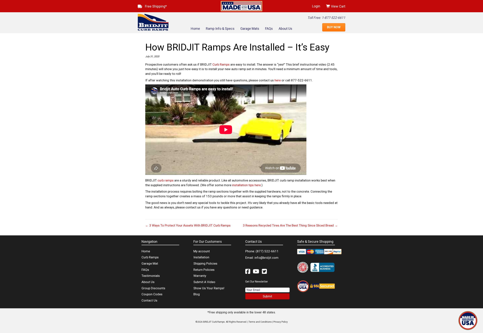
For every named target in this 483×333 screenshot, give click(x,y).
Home (195, 29)
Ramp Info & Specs (220, 29)
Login (316, 6)
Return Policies (204, 270)
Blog (196, 294)
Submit (267, 296)
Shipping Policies (205, 263)
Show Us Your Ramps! (208, 288)
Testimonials (151, 276)
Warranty (199, 276)
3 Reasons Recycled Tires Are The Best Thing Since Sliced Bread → (290, 225)
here (278, 80)
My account (201, 251)
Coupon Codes (152, 294)
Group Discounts (153, 288)
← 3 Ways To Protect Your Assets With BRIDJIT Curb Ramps (188, 225)
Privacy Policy (280, 322)
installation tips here (246, 185)
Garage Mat (150, 263)
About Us (285, 29)
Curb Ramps (221, 64)
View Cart (337, 6)
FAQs (269, 29)
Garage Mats (249, 29)
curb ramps (166, 180)
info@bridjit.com (266, 258)
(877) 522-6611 (267, 251)
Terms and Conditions (260, 322)
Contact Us (149, 300)
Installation (201, 257)
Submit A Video (204, 282)
